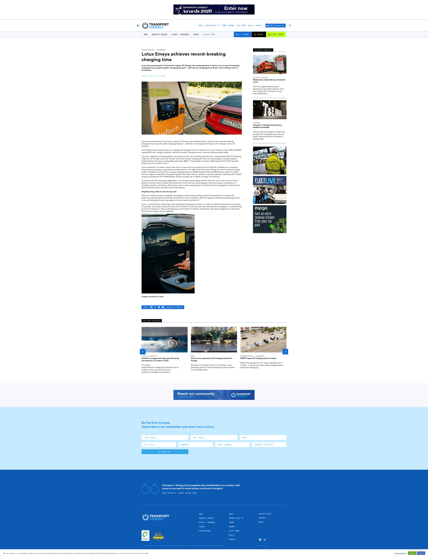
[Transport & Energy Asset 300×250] (269, 203)
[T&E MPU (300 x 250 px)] (269, 232)
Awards (231, 25)
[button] (151, 307)
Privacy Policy (265, 514)
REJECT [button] (421, 553)
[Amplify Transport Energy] (269, 173)
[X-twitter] (264, 539)
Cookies (262, 518)
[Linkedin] (260, 539)
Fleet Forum (241, 25)
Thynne (265, 546)
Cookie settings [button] (400, 553)
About (201, 25)
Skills (250, 25)
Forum (224, 25)
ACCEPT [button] (412, 553)
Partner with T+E (212, 25)
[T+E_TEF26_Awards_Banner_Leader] (214, 13)
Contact (259, 25)
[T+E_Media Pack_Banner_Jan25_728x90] (214, 399)
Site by (260, 546)
